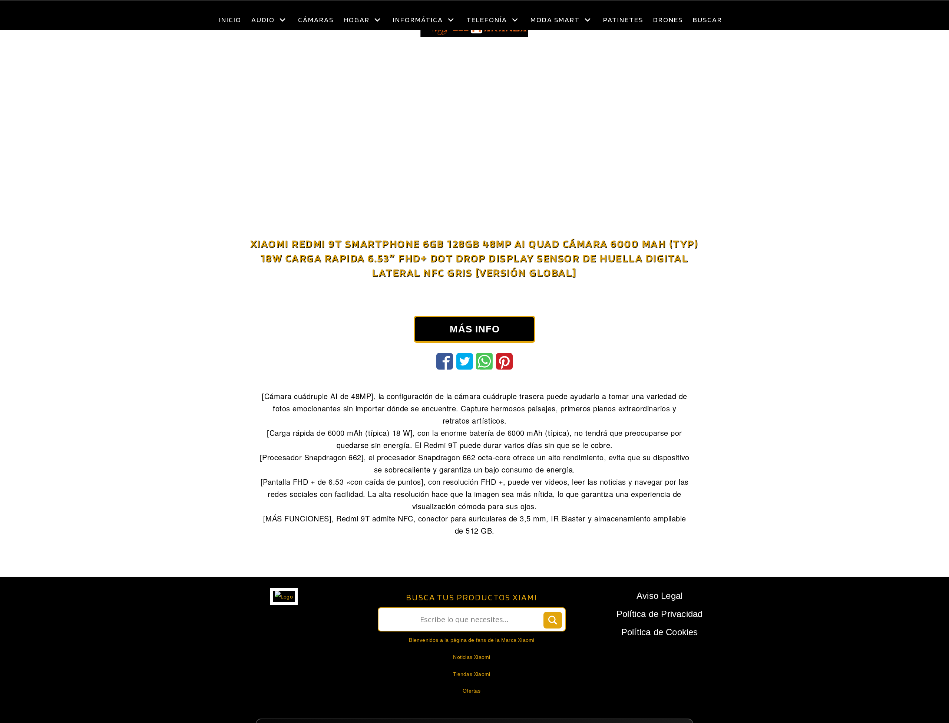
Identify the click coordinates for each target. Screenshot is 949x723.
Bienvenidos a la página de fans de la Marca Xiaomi (471, 658)
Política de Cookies (659, 651)
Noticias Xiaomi (471, 676)
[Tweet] (464, 380)
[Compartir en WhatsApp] (484, 380)
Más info (475, 347)
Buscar (707, 19)
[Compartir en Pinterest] (504, 380)
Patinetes (623, 19)
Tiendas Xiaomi (471, 693)
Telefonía (486, 19)
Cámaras (316, 19)
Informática (418, 19)
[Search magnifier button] (552, 639)
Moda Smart (555, 19)
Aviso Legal (659, 614)
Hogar (357, 19)
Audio (263, 19)
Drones (668, 19)
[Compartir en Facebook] (444, 380)
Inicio (230, 19)
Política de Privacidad (659, 632)
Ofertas (471, 709)
